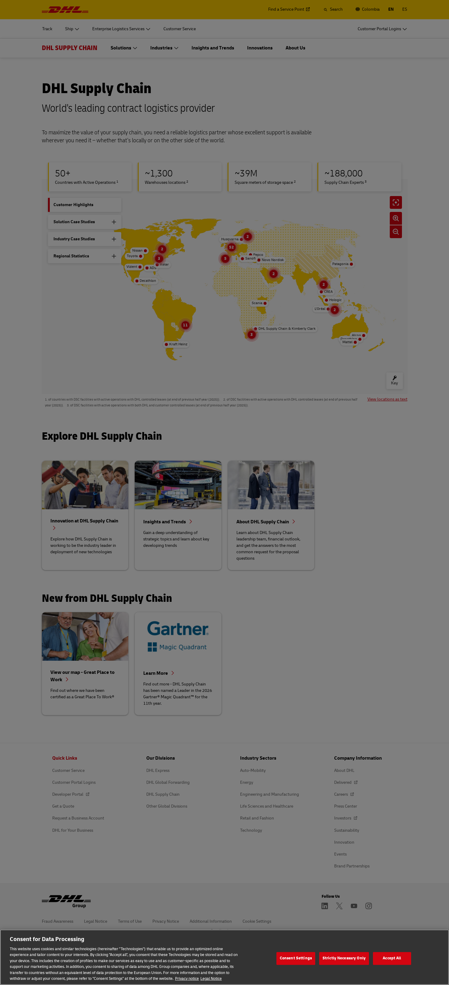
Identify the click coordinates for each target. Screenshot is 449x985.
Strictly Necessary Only (344, 958)
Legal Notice (211, 978)
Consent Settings (296, 958)
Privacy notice (187, 978)
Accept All (392, 958)
